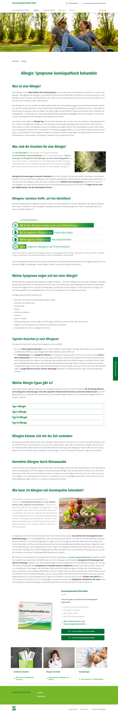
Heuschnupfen (21, 153)
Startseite (15, 61)
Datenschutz (73, 709)
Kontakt (40, 693)
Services (72, 10)
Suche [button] (104, 10)
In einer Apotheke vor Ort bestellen (83, 631)
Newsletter (41, 696)
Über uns (62, 10)
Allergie (36, 10)
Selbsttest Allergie (49, 10)
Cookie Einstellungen (98, 709)
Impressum (84, 709)
